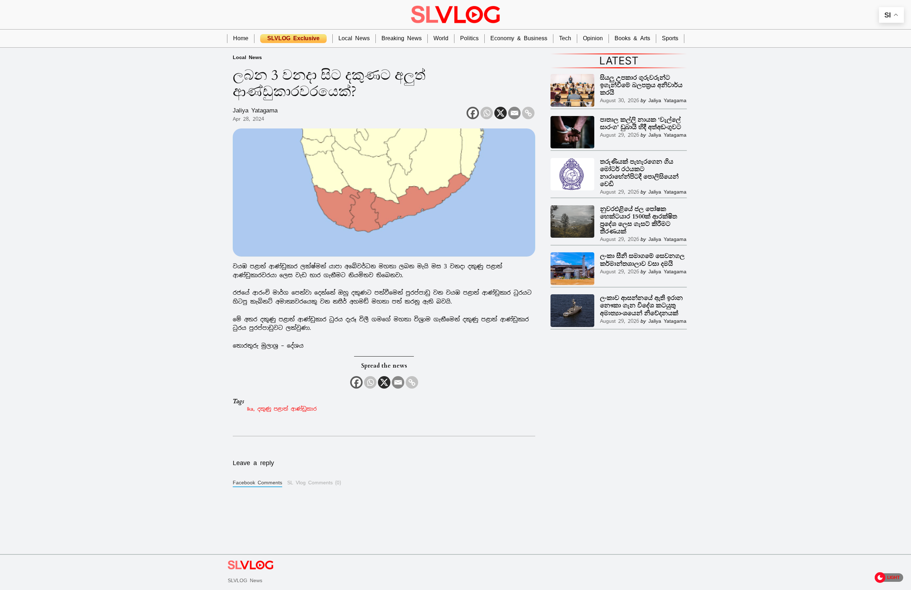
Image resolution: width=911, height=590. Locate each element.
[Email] (514, 113)
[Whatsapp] (486, 113)
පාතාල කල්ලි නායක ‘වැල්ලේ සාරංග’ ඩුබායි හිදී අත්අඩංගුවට (640, 123)
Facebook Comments (257, 482)
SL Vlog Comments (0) (314, 482)
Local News (247, 57)
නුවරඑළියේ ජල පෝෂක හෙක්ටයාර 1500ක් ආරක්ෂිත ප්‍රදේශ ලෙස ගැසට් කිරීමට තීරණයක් (638, 220)
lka (250, 408)
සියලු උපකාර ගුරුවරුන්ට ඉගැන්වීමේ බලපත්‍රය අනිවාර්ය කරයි (641, 85)
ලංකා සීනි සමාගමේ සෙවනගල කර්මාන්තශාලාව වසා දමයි (642, 259)
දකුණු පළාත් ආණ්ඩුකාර (287, 408)
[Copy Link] (528, 113)
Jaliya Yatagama (255, 110)
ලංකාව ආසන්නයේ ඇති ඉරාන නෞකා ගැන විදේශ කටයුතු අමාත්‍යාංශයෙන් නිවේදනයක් (641, 305)
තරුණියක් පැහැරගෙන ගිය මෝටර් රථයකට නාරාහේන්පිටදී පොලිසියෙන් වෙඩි (639, 173)
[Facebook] (473, 113)
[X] (500, 113)
